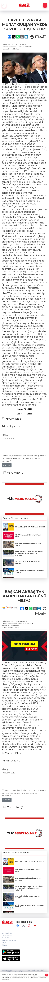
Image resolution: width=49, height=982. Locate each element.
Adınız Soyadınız (11, 426)
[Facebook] (17, 925)
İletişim (4, 945)
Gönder (6, 465)
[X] (23, 925)
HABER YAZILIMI (7, 970)
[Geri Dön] (4, 5)
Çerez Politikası (7, 935)
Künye (4, 943)
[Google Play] (24, 952)
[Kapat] (46, 975)
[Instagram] (29, 925)
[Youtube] (35, 925)
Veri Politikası (6, 938)
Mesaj (5, 435)
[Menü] (45, 5)
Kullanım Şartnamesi (9, 940)
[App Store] (24, 958)
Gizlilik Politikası (7, 933)
